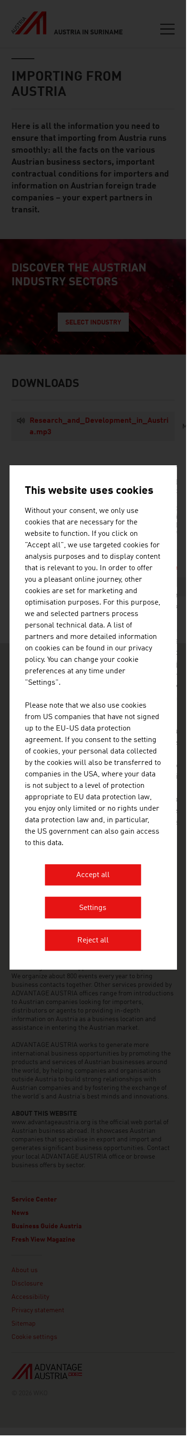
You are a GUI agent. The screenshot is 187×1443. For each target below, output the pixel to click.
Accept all (93, 875)
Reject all (93, 941)
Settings (92, 908)
